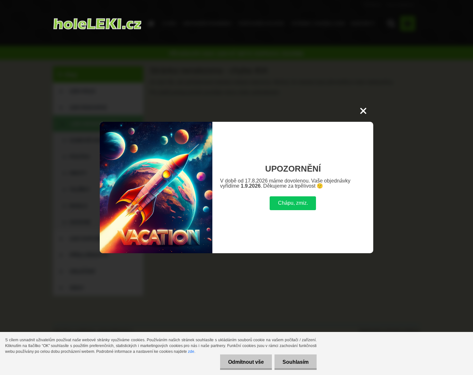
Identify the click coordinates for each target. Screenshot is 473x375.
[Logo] (97, 24)
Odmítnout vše (246, 362)
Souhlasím (296, 362)
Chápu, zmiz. (293, 203)
